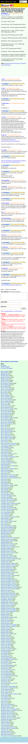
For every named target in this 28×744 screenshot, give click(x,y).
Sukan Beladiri (4, 697)
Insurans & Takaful (6, 461)
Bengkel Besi (4, 374)
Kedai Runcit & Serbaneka (8, 476)
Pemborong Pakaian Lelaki (8, 583)
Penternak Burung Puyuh (7, 617)
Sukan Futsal (4, 700)
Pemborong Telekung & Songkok (10, 587)
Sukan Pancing (5, 701)
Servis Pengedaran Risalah (8, 676)
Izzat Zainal (5, 103)
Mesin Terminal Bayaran (7, 527)
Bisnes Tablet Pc (5, 432)
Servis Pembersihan (6, 674)
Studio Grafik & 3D (6, 691)
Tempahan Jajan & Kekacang (8, 709)
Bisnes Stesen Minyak (6, 431)
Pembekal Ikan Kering (6, 545)
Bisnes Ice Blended (6, 401)
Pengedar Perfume (5, 607)
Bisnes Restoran (5, 419)
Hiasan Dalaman (5, 451)
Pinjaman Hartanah (6, 637)
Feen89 (4, 150)
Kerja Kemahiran (5, 487)
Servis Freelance (5, 671)
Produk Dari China (5, 646)
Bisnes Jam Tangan (6, 402)
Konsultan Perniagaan (6, 368)
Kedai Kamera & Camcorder (8, 475)
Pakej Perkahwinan (6, 532)
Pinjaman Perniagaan (6, 643)
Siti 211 (4, 135)
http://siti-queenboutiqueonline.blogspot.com (10, 140)
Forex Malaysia (5, 446)
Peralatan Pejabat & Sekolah (8, 626)
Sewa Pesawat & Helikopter (8, 686)
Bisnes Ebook (4, 394)
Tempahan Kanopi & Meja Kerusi (9, 710)
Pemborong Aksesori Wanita (8, 565)
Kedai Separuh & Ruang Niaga (9, 477)
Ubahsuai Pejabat (5, 722)
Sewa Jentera (4, 682)
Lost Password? (18, 311)
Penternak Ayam (5, 616)
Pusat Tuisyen (4, 664)
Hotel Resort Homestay (7, 454)
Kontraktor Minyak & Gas (7, 505)
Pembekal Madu (5, 554)
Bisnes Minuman (5, 410)
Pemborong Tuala (5, 590)
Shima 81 (5, 268)
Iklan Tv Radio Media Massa (8, 456)
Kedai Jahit (3, 473)
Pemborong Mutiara (6, 578)
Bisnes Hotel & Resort (6, 400)
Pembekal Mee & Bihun (7, 556)
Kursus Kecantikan (6, 512)
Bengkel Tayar (4, 379)
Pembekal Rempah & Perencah (9, 559)
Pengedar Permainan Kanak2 (8, 608)
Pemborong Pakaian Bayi (7, 580)
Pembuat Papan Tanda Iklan (8, 593)
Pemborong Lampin (6, 577)
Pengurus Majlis (5, 613)
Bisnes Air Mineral (5, 380)
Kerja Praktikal (4, 490)
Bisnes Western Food (6, 439)
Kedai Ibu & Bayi (5, 471)
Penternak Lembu (5, 622)
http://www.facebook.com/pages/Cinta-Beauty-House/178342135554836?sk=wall (13, 161)
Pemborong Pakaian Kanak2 (8, 581)
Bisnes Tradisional (5, 434)
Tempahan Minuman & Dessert (9, 718)
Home (2, 1)
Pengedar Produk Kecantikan (12, 63)
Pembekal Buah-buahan (7, 544)
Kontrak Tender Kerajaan (7, 499)
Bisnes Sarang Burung (6, 424)
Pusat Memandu (5, 656)
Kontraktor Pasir (5, 506)
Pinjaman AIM (4, 635)
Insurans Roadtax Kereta (7, 462)
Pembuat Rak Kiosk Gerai (7, 596)
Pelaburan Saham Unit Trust (8, 538)
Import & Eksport (5, 458)
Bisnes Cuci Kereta (5, 389)
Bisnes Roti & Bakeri (6, 421)
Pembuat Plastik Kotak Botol (8, 595)
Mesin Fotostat (5, 520)
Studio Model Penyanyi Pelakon (9, 694)
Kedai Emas (4, 467)
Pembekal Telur (5, 562)
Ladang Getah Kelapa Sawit (8, 517)
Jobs (11, 1)
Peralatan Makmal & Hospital (8, 625)
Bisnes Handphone (6, 396)
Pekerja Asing (4, 536)
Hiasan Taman (4, 452)
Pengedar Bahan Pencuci (7, 602)
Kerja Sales (4, 491)
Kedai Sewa (4, 479)
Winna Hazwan (7, 218)
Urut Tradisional (5, 725)
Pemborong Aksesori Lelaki (8, 563)
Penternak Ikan (5, 619)
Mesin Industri (4, 523)
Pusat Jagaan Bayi (5, 653)
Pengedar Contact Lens (7, 605)
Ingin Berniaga (5, 460)
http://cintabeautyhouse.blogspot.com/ (11, 285)
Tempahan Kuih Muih (6, 716)
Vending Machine (5, 731)
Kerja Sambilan (5, 492)
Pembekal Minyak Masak (7, 557)
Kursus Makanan (5, 514)
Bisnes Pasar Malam (6, 411)
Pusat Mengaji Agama (6, 658)
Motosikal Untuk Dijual (7, 529)
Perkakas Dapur (5, 631)
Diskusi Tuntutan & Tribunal (8, 443)
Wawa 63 (5, 247)
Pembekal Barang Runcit (7, 541)
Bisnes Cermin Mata (6, 387)
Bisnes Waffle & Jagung (7, 437)
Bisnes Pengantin (5, 415)
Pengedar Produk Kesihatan (8, 611)
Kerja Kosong (4, 488)
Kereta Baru (4, 482)
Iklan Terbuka (4, 455)
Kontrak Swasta (5, 497)
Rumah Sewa (4, 668)
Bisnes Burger (4, 386)
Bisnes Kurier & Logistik (7, 409)
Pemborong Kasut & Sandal (8, 575)
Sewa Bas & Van (5, 680)
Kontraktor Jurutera (6, 502)
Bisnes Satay (4, 425)
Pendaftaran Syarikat (6, 598)
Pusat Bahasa (4, 652)
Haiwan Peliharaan (6, 447)
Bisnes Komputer (5, 407)
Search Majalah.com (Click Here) (9, 361)
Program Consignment (7, 649)
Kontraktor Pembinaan (7, 508)
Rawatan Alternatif (6, 667)
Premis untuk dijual (6, 644)
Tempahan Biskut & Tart (7, 706)
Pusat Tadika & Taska (6, 662)
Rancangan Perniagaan (7, 665)
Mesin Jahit (4, 524)
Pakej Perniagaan (5, 366)
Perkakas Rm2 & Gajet (7, 634)
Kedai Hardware (5, 470)
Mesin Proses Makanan (7, 526)
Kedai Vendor (4, 481)
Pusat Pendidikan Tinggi (7, 659)
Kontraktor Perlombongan (8, 509)
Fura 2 (5, 235)
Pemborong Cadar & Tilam (8, 572)
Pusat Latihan (4, 655)
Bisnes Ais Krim (5, 381)
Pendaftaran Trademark (7, 599)
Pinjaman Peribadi (5, 641)
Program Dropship (5, 650)
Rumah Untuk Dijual (6, 670)
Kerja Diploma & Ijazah (7, 485)
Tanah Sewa (4, 703)
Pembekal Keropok (6, 550)
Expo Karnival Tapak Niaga (8, 445)
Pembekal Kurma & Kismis (8, 553)
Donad (5, 186)
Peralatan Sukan (5, 628)
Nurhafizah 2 (6, 180)
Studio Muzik (4, 695)
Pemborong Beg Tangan (7, 569)
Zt (3, 212)
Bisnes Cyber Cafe (5, 391)
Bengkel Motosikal (6, 377)
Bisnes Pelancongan (6, 413)
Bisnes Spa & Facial (6, 428)
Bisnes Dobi (4, 392)
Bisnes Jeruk (4, 404)
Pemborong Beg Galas (7, 568)
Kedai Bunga (4, 464)
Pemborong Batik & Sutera (8, 566)
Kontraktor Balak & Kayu (7, 500)
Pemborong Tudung (6, 592)
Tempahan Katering (6, 712)
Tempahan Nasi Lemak (7, 719)
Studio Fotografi (5, 689)
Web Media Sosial (5, 734)
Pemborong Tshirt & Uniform (8, 589)
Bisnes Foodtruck (5, 395)
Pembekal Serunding (6, 560)
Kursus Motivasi (5, 515)
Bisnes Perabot (5, 416)
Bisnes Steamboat (5, 430)
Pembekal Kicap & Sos (7, 551)
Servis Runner (4, 677)
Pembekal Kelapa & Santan (8, 547)
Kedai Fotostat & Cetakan (7, 469)
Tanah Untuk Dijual (6, 704)
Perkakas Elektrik (5, 632)
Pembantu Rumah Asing (7, 539)
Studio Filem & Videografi (8, 688)
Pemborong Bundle (6, 571)
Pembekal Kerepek (6, 548)
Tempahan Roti (5, 721)
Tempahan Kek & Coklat (7, 713)
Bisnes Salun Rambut (6, 422)
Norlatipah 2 (4, 13)
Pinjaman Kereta (5, 640)
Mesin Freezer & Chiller (7, 521)
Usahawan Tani (5, 730)
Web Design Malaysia (6, 733)
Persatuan (3, 365)
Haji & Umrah (4, 449)
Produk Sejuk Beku (6, 647)
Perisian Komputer (5, 629)
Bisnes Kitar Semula (6, 406)
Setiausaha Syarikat (6, 679)
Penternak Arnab (5, 614)
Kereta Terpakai (5, 484)
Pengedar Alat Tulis (6, 601)
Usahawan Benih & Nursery (8, 728)
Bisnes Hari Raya (5, 398)
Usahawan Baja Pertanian (7, 727)
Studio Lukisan (5, 692)
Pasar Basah (4, 535)
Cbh (3, 79)
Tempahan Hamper (6, 707)
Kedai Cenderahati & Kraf (7, 466)
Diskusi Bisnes (4, 441)
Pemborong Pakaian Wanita (8, 586)
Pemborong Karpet (6, 574)
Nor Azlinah (6, 203)
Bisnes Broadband (5, 385)
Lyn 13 (4, 117)
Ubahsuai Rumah (5, 724)
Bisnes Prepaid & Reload (7, 417)
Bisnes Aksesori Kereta (7, 383)
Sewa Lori (3, 685)
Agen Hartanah (5, 371)
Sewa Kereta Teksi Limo (7, 683)
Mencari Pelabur (5, 518)
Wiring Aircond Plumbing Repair (9, 736)
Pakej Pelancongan (6, 530)
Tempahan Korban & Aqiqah (8, 715)
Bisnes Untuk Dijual (6, 436)
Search (7, 1)
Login (14, 1)
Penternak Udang (5, 623)
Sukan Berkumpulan (6, 698)
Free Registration (8, 311)
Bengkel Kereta (5, 375)
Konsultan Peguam (6, 494)
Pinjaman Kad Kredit (6, 638)
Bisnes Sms (4, 426)
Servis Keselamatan (6, 673)
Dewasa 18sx (4, 440)
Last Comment (5, 15)
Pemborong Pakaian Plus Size (8, 584)
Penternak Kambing (6, 620)
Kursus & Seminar (5, 511)
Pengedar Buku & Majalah (8, 604)
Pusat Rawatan (5, 661)
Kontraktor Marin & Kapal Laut (9, 503)
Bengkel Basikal (5, 372)
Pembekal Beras (5, 542)
